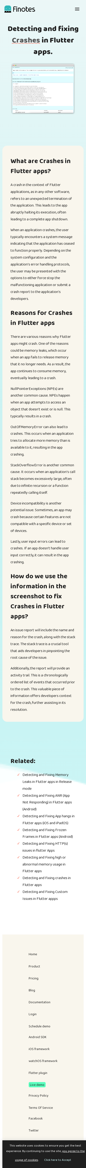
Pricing (33, 978)
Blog (32, 990)
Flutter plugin (38, 1072)
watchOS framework (43, 1060)
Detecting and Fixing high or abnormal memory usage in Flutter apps (44, 864)
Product (34, 966)
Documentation (39, 1002)
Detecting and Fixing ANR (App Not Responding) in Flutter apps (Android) (47, 802)
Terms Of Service (41, 1107)
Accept (66, 1159)
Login (33, 1014)
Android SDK (38, 1037)
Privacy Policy (38, 1095)
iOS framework (39, 1048)
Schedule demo (39, 1026)
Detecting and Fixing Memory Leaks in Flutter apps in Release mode (47, 781)
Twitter (34, 1130)
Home (33, 954)
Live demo (37, 1084)
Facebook (36, 1118)
